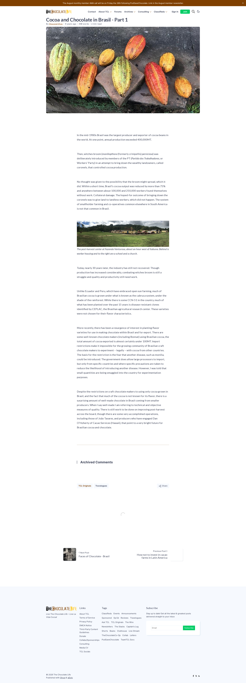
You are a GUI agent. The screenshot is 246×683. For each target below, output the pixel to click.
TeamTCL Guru (127, 639)
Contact (92, 11)
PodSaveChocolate (110, 639)
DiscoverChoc (56, 24)
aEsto (70, 677)
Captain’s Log (132, 626)
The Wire (129, 622)
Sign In (175, 11)
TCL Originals (85, 486)
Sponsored (107, 618)
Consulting (143, 11)
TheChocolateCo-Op (111, 635)
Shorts (105, 631)
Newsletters (107, 626)
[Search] (193, 12)
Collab (125, 635)
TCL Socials (84, 651)
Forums (118, 11)
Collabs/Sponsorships (89, 640)
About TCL (104, 11)
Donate (82, 636)
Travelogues (101, 486)
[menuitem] (92, 12)
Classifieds (159, 11)
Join (185, 11)
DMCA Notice (85, 625)
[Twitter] (196, 676)
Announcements (128, 613)
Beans (112, 631)
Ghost (62, 677)
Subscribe (189, 628)
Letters (133, 635)
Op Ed (116, 618)
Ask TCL (105, 622)
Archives (128, 11)
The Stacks (120, 626)
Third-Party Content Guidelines (88, 631)
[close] (243, 3)
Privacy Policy (85, 621)
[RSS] (199, 676)
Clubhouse (122, 631)
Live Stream (134, 631)
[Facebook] (193, 676)
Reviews (124, 618)
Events (117, 613)
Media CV (83, 647)
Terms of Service (87, 618)
